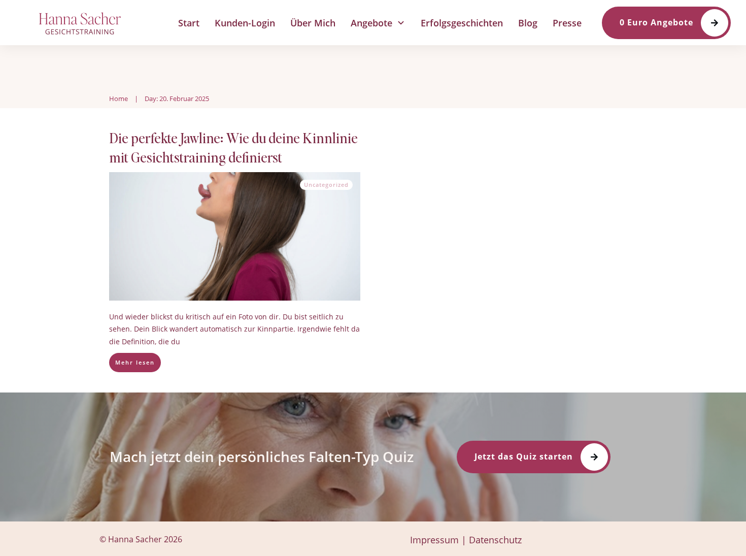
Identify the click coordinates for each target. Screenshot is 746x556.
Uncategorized (326, 184)
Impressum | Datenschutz (466, 540)
